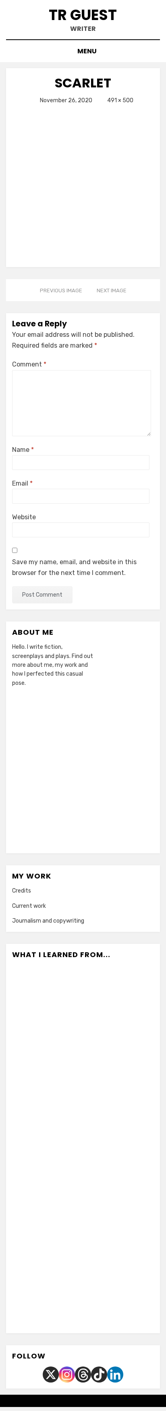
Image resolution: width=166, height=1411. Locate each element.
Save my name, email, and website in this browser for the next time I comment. (74, 567)
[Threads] (83, 1374)
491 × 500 (120, 100)
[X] (51, 1374)
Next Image (112, 290)
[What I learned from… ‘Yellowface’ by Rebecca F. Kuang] (47, 1199)
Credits (21, 890)
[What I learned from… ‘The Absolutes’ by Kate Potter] (119, 1095)
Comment (29, 364)
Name (23, 449)
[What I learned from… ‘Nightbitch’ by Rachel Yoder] (47, 992)
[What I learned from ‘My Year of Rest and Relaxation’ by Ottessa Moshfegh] (119, 992)
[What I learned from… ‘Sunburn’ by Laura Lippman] (119, 1044)
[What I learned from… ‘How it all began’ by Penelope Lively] (83, 992)
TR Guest (83, 15)
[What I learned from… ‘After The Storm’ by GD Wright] (65, 1302)
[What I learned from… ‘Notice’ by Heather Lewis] (119, 1251)
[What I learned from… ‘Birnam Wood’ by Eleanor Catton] (83, 1044)
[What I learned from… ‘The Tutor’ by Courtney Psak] (47, 1044)
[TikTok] (99, 1374)
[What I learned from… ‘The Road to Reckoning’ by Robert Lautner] (83, 1199)
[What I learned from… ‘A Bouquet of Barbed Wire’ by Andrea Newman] (119, 1199)
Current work (29, 906)
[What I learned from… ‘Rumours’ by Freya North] (83, 1251)
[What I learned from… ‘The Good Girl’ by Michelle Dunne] (83, 1095)
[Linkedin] (115, 1374)
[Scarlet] (83, 182)
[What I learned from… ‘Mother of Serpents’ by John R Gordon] (47, 1095)
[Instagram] (67, 1374)
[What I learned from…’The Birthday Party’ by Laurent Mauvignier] (83, 1147)
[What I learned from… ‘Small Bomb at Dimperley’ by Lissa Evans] (47, 1147)
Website (24, 517)
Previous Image (61, 290)
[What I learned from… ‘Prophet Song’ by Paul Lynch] (47, 1251)
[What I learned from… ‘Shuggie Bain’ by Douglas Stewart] (119, 1147)
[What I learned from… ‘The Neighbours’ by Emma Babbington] (101, 1302)
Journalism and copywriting (48, 920)
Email (22, 483)
